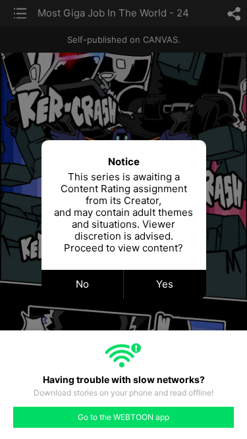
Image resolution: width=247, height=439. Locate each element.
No (82, 284)
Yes (164, 284)
